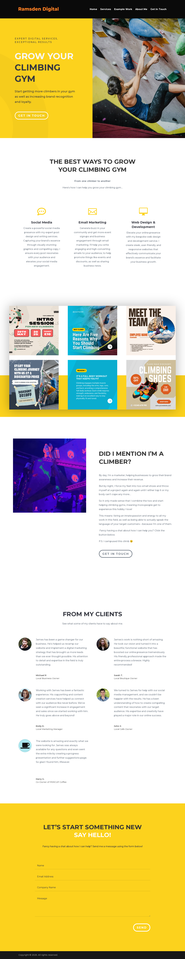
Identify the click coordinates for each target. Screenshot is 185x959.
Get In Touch (158, 9)
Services (105, 9)
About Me (141, 9)
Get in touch (31, 115)
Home (93, 9)
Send (142, 927)
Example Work (123, 9)
